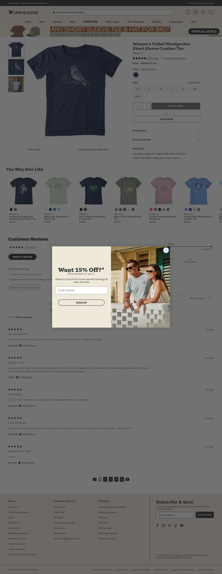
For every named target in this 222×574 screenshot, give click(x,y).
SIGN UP (81, 302)
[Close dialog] (166, 250)
